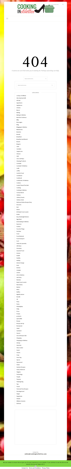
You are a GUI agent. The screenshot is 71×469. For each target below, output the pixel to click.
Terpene (19, 379)
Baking (18, 112)
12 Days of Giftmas (21, 95)
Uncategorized (20, 391)
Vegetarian (19, 396)
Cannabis (19, 149)
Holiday (18, 260)
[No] (69, 465)
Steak (18, 364)
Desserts (19, 204)
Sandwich (19, 331)
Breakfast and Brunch (22, 139)
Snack (18, 350)
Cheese (19, 154)
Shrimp (18, 343)
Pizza (18, 311)
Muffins (18, 292)
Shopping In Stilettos (22, 340)
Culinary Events (20, 197)
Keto (18, 265)
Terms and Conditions (35, 468)
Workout (19, 403)
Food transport (20, 238)
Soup (18, 355)
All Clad (18, 100)
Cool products (20, 192)
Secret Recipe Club (21, 335)
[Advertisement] (35, 38)
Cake (18, 146)
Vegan (18, 394)
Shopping (19, 338)
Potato (18, 314)
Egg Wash (19, 219)
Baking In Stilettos (21, 115)
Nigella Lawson (20, 294)
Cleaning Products (21, 161)
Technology (20, 374)
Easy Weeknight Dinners (23, 217)
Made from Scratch (21, 282)
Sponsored (19, 362)
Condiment (19, 175)
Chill (18, 156)
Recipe (18, 321)
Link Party (19, 277)
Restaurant (19, 326)
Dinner (18, 209)
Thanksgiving (20, 381)
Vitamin (18, 398)
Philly (18, 309)
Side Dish (19, 345)
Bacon (18, 110)
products (19, 316)
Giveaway (19, 248)
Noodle (18, 297)
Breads (18, 134)
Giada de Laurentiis (21, 243)
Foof (18, 241)
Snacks (18, 352)
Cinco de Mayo (20, 158)
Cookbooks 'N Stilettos (22, 180)
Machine (19, 280)
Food (18, 234)
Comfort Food (20, 173)
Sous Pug (19, 357)
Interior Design (20, 263)
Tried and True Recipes (22, 389)
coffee (18, 171)
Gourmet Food (20, 251)
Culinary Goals (20, 200)
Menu (18, 289)
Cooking (19, 187)
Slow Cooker (20, 347)
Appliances (19, 105)
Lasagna (19, 270)
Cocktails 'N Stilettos (22, 166)
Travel (18, 386)
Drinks (18, 214)
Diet (18, 207)
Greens (18, 253)
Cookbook (19, 178)
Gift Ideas (19, 246)
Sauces (18, 333)
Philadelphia (20, 306)
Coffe (18, 168)
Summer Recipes (21, 367)
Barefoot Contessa (21, 117)
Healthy (18, 258)
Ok (35, 466)
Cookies (19, 183)
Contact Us (25, 468)
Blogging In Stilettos (22, 127)
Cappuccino (20, 151)
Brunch (18, 141)
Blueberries (20, 129)
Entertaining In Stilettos (23, 221)
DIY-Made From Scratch (22, 212)
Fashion (19, 226)
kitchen (18, 267)
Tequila (18, 377)
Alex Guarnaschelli (21, 98)
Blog (18, 124)
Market (18, 287)
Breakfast (19, 137)
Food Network (20, 236)
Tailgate (19, 372)
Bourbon (19, 132)
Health (18, 255)
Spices (18, 360)
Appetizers (19, 103)
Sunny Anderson (21, 369)
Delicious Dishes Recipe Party (24, 202)
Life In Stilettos (20, 275)
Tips (18, 384)
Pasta (18, 304)
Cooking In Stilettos (22, 190)
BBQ (18, 120)
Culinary (19, 195)
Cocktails (19, 163)
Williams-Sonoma (21, 401)
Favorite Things (21, 229)
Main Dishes (20, 284)
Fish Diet (19, 231)
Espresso (19, 224)
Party (18, 301)
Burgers (19, 144)
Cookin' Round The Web (23, 185)
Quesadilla (19, 318)
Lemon (18, 272)
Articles (19, 107)
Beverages (19, 122)
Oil (17, 299)
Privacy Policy (45, 468)
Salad (18, 328)
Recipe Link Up (20, 323)
